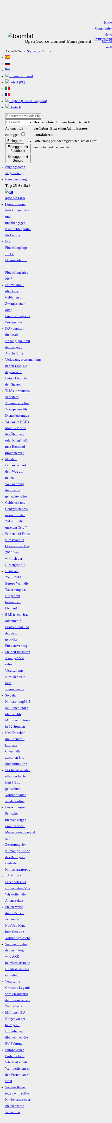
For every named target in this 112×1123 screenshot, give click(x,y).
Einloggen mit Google (18, 158)
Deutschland (103, 39)
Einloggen (14, 141)
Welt (108, 47)
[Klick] (18, 198)
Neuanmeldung (16, 179)
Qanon (107, 22)
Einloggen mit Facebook (18, 149)
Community (103, 28)
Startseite (33, 51)
